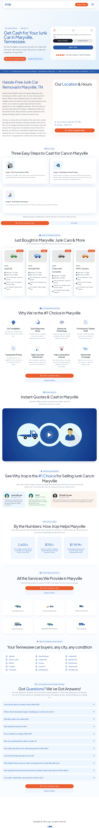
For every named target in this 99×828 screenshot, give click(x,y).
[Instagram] (49, 827)
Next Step (73, 47)
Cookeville (72, 656)
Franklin (12, 666)
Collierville (43, 660)
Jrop (49, 822)
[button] (49, 434)
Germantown (44, 656)
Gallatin (12, 656)
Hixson (41, 663)
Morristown (73, 660)
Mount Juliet (13, 660)
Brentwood (73, 663)
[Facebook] (48, 827)
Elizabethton (43, 670)
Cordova (42, 666)
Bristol (11, 663)
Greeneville (73, 666)
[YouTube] (51, 827)
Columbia (12, 670)
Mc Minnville (73, 670)
